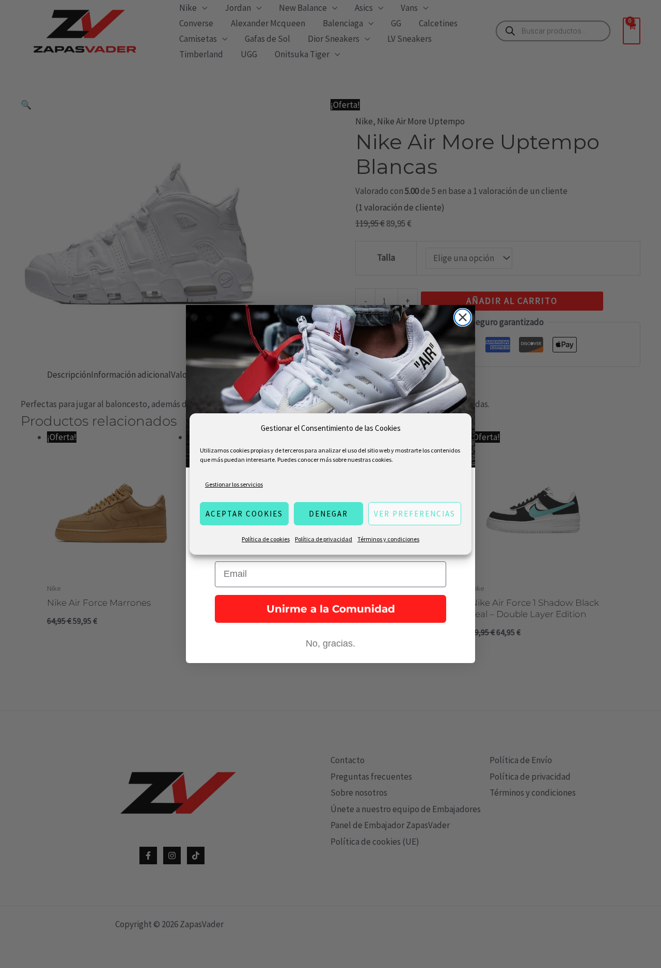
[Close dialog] (462, 317)
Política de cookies (266, 539)
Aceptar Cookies (244, 514)
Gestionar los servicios (234, 484)
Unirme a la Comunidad (330, 609)
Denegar (328, 514)
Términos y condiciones (388, 539)
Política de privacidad (323, 539)
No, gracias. (330, 643)
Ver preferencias (414, 514)
